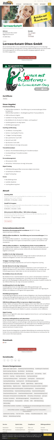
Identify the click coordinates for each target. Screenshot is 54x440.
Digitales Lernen (17, 386)
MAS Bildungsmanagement (22, 398)
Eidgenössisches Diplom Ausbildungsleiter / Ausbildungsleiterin (18, 388)
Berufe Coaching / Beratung (9, 371)
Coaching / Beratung (20, 376)
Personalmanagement (8, 400)
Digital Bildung (29, 383)
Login (42, 432)
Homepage (31, 36)
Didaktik (23, 383)
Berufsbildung (29, 371)
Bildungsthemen (7, 430)
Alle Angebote (8, 221)
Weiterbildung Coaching (14, 416)
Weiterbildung (27, 4)
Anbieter (5, 432)
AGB (5, 342)
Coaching (12, 376)
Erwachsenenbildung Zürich (40, 393)
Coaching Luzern (40, 378)
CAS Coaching (38, 373)
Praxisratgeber (19, 427)
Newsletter (6, 427)
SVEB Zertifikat (6, 403)
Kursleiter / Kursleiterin (8, 398)
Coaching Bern (31, 378)
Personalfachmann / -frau (36, 398)
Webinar (5, 416)
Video (45, 413)
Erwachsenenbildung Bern (38, 391)
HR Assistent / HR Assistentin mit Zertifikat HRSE (14, 396)
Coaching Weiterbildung (9, 381)
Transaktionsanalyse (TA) (37, 413)
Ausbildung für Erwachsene (41, 368)
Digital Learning (38, 383)
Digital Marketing (7, 386)
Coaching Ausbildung (32, 376)
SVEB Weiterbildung (38, 400)
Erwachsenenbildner (40, 388)
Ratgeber (42, 4)
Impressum (31, 430)
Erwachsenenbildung (8, 391)
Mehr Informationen (13, 438)
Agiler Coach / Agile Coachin (10, 368)
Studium (18, 4)
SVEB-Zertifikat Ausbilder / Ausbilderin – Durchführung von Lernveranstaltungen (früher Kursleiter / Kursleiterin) (27, 406)
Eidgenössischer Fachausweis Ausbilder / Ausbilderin (34, 386)
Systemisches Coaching (8, 413)
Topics (36, 4)
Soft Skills (26, 400)
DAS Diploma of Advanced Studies (11, 383)
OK (48, 435)
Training (27, 413)
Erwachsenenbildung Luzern (10, 393)
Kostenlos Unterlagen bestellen (27, 57)
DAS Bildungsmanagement (32, 381)
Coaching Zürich (20, 381)
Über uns (30, 427)
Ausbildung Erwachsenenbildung (26, 368)
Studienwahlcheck (20, 430)
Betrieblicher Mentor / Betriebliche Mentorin (13, 373)
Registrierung (44, 430)
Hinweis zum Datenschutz (27, 60)
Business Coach (29, 373)
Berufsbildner (21, 371)
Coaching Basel (22, 378)
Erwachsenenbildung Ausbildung (23, 391)
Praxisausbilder (19, 400)
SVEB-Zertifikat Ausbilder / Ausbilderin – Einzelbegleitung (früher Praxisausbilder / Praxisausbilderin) (27, 410)
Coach (44, 373)
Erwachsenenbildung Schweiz (25, 393)
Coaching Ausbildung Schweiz (10, 378)
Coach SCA (5, 376)
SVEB (31, 400)
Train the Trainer (20, 413)
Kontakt (43, 427)
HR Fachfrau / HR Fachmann (34, 396)
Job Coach (44, 396)
